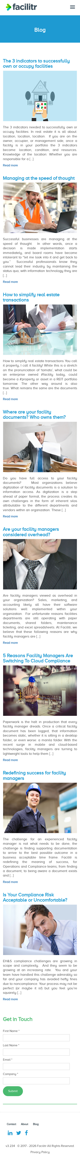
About (24, 1124)
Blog (36, 1124)
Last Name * (11, 1045)
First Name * (11, 1031)
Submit (13, 1091)
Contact (11, 1124)
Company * (10, 1074)
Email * (7, 1059)
